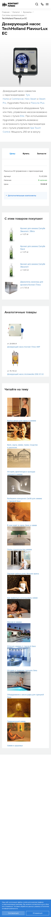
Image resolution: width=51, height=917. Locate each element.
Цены (12, 153)
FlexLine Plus (37, 103)
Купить (26, 153)
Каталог (16, 12)
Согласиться (13, 913)
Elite (22, 116)
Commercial (18, 99)
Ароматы (27, 12)
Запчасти (42, 153)
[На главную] (10, 4)
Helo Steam (30, 99)
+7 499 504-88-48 (42, 4)
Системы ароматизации (13, 15)
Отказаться (37, 913)
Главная (6, 12)
